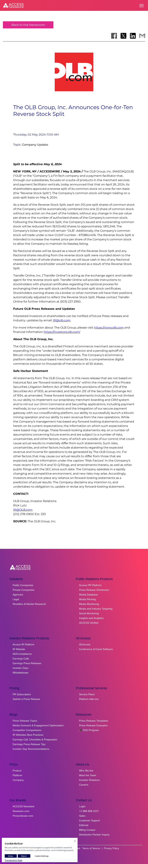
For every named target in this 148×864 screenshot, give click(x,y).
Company (18, 780)
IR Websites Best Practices (28, 734)
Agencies (18, 594)
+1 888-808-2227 (89, 811)
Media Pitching (87, 599)
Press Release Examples (93, 725)
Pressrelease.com (23, 815)
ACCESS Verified (88, 622)
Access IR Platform (23, 644)
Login (82, 806)
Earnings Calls (21, 658)
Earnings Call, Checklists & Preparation (35, 739)
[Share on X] (123, 36)
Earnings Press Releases (27, 663)
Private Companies (23, 589)
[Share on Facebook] (114, 36)
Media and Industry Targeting (95, 608)
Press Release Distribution (94, 589)
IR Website (19, 649)
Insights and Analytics (91, 618)
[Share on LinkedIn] (133, 36)
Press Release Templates (93, 720)
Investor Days (20, 667)
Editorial (83, 825)
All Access (84, 644)
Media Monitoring (89, 604)
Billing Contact (87, 829)
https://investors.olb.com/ (62, 332)
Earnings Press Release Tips (29, 744)
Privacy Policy (111, 848)
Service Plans (87, 694)
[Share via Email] (142, 36)
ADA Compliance (22, 653)
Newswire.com (21, 811)
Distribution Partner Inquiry (94, 834)
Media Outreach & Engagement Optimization (38, 725)
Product (17, 770)
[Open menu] (141, 5)
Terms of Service (91, 848)
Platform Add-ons (89, 699)
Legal (16, 599)
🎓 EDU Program (89, 730)
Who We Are (86, 770)
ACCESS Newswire (23, 806)
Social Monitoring (89, 613)
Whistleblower (21, 672)
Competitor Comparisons (27, 730)
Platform (17, 775)
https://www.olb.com (109, 327)
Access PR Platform (90, 585)
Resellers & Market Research (29, 604)
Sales (82, 815)
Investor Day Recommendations (31, 748)
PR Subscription (22, 694)
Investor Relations (89, 780)
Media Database (88, 594)
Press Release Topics (25, 720)
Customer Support (89, 820)
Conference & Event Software (96, 649)
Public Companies (23, 585)
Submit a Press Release (26, 699)
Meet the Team (87, 775)
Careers (83, 784)
